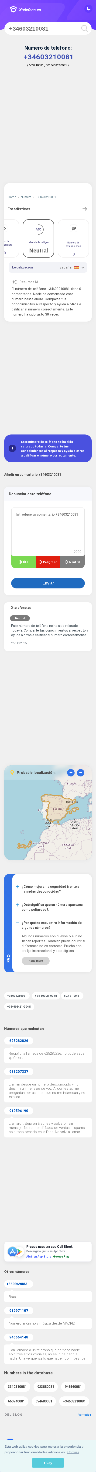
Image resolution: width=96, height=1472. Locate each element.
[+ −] (48, 821)
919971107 (18, 1311)
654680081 (43, 1401)
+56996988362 (18, 1284)
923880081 (45, 1387)
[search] (84, 28)
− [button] (80, 773)
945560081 (73, 1387)
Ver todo (83, 1414)
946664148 (18, 1337)
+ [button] (70, 773)
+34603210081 (74, 1401)
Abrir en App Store (38, 1256)
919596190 (18, 1111)
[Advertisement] (48, 128)
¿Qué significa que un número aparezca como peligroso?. (52, 907)
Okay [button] (48, 1463)
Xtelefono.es (30, 9)
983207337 (18, 1072)
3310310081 (17, 1387)
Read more (36, 960)
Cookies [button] (73, 1452)
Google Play (61, 1256)
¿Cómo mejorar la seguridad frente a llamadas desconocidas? (50, 889)
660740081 (16, 1401)
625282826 (18, 1041)
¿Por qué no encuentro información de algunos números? (52, 925)
